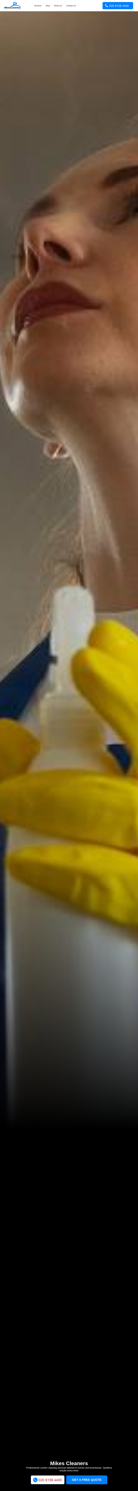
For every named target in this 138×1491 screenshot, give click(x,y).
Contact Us (71, 6)
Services (38, 6)
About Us (58, 6)
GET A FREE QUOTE (87, 1479)
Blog (48, 6)
